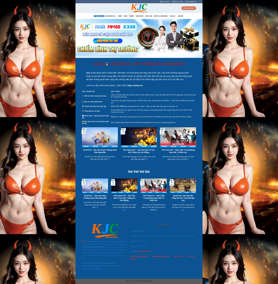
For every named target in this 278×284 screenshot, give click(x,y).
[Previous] (81, 146)
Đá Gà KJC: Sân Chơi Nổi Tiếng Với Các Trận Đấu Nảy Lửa (183, 198)
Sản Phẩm (139, 16)
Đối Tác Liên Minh (161, 16)
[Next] (196, 146)
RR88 (120, 16)
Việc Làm (148, 16)
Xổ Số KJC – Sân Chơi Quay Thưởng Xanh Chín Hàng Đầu (100, 151)
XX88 (125, 16)
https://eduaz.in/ (144, 251)
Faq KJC (173, 16)
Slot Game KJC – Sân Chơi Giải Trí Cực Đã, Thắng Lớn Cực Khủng (139, 151)
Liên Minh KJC (111, 16)
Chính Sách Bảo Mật (139, 256)
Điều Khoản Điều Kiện (160, 256)
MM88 (131, 16)
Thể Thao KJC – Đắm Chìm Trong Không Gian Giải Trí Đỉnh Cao (178, 151)
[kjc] (139, 8)
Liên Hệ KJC (178, 256)
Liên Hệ (180, 16)
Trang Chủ (99, 16)
